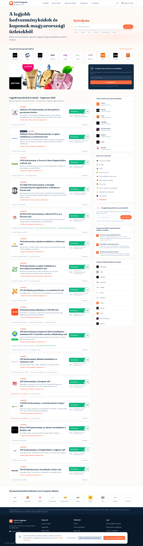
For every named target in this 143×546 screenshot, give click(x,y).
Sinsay (83, 32)
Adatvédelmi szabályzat (114, 527)
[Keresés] (117, 3)
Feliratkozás (111, 82)
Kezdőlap (46, 3)
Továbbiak (95, 3)
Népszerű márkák (70, 3)
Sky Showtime (105, 32)
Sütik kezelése (71, 538)
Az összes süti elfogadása (114, 538)
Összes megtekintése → (127, 49)
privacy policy (110, 86)
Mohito (115, 32)
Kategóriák (83, 3)
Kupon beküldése (79, 527)
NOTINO (96, 32)
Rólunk (76, 524)
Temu (76, 32)
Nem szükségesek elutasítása (90, 538)
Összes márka (55, 3)
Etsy (89, 32)
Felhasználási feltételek (113, 524)
